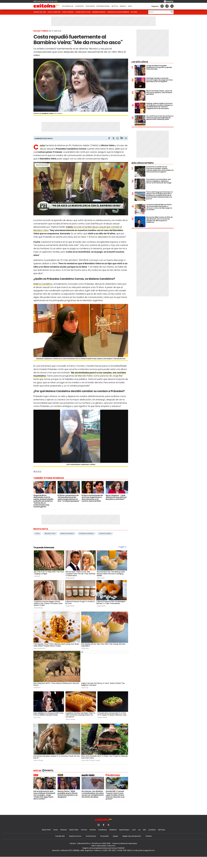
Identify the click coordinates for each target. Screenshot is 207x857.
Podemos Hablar (105, 533)
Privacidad (104, 836)
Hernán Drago (99, 12)
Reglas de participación (131, 836)
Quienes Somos (75, 836)
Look (134, 830)
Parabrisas (102, 830)
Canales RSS (60, 836)
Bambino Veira (50, 533)
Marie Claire (73, 830)
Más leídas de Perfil (143, 163)
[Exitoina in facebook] (167, 6)
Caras (55, 830)
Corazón (79, 6)
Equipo (115, 836)
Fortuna (84, 830)
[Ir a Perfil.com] (169, 2)
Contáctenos (91, 836)
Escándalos (67, 6)
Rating (134, 12)
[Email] (126, 138)
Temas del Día (39, 12)
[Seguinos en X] (172, 6)
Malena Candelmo (42, 284)
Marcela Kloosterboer (118, 12)
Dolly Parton (54, 12)
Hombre (93, 830)
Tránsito (148, 836)
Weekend (113, 830)
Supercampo (124, 830)
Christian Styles (82, 12)
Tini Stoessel (68, 12)
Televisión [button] (90, 6)
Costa (37, 533)
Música (123, 6)
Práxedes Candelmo (86, 533)
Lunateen (152, 830)
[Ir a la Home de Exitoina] (46, 6)
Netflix (114, 6)
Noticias (63, 830)
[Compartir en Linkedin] (122, 138)
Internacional (103, 6)
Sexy (130, 6)
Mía (144, 830)
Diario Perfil (46, 830)
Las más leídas (140, 61)
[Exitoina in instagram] (162, 6)
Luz (139, 830)
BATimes (161, 830)
